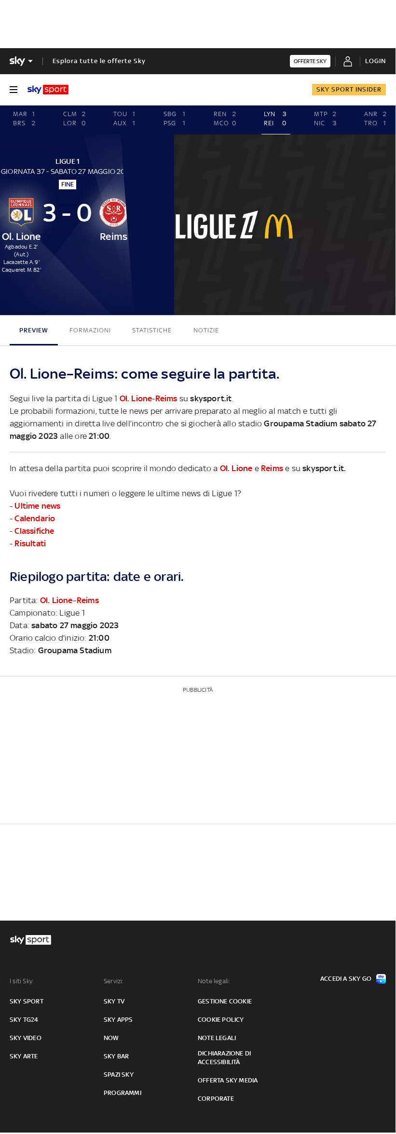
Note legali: (214, 981)
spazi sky (119, 1074)
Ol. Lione (136, 398)
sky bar (116, 1056)
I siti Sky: (22, 981)
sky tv (114, 1001)
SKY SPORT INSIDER (349, 89)
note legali (217, 1038)
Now (111, 1038)
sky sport (26, 1001)
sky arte (24, 1056)
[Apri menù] (13, 89)
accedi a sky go (345, 978)
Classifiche (34, 531)
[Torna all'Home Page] (48, 89)
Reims (166, 398)
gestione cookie (225, 1001)
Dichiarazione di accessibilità (224, 1058)
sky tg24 (24, 1019)
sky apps (118, 1019)
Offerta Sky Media (228, 1080)
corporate (216, 1098)
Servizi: (114, 981)
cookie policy (221, 1019)
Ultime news (37, 506)
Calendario (34, 518)
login (375, 61)
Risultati (30, 543)
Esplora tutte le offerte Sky (99, 61)
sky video (25, 1038)
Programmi (122, 1092)
